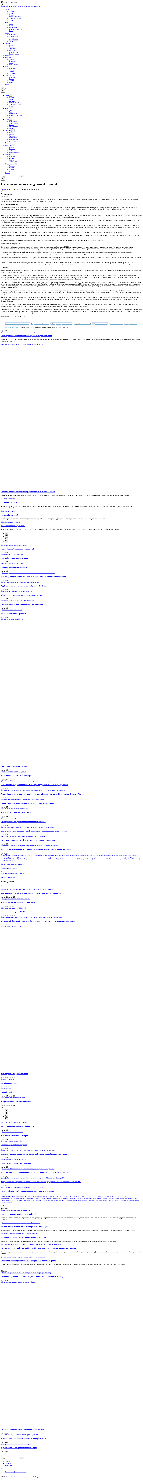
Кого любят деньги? (9, 515)
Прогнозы (12, 61)
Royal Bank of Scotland (102, 858)
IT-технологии (9, 75)
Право (11, 45)
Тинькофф (92, 858)
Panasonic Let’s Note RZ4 (7, 860)
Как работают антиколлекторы (14, 558)
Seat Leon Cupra (95, 855)
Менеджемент (13, 40)
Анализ (11, 59)
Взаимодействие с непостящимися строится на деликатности (26, 336)
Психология (13, 50)
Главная (7, 1461)
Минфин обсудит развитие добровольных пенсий (21, 595)
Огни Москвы (7, 855)
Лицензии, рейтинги (15, 18)
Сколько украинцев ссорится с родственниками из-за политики (28, 492)
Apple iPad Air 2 (55, 858)
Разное (11, 41)
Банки (7, 10)
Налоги (11, 25)
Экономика (8, 57)
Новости (7, 84)
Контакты (8, 1463)
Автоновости (13, 73)
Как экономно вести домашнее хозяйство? (18, 1214)
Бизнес (7, 33)
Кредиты (11, 15)
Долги (11, 13)
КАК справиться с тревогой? (13, 526)
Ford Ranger (66, 857)
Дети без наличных (9, 502)
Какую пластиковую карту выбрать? (16, 1101)
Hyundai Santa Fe (57, 857)
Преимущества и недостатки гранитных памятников (23, 822)
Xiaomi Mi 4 (24, 858)
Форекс (11, 38)
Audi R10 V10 (14, 857)
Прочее (11, 31)
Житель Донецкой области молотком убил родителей (23, 1438)
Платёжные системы (15, 29)
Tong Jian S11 (81, 857)
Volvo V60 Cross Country (59, 855)
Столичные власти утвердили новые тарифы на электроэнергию (28, 1261)
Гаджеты (11, 80)
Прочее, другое (14, 54)
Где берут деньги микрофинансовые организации (22, 604)
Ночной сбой (6, 1092)
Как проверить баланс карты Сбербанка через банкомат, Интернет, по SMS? (33, 893)
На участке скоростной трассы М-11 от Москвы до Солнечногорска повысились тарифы (38, 1248)
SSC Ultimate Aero (114, 855)
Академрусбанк (83, 858)
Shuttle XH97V (5, 858)
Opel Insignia (124, 855)
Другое (11, 20)
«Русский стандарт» (114, 858)
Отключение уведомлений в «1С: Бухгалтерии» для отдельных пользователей (34, 831)
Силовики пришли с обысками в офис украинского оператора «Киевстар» (32, 1276)
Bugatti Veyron (104, 855)
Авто (6, 66)
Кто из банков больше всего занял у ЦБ (18, 549)
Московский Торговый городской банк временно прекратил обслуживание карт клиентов (39, 921)
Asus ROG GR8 (15, 858)
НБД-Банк (112, 857)
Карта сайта (9, 1465)
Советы (11, 72)
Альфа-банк (48, 855)
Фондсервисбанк (31, 857)
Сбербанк (40, 855)
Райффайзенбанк (20, 855)
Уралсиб (131, 858)
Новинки (12, 68)
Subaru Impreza (5, 857)
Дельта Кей (124, 858)
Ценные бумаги (14, 64)
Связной (87, 855)
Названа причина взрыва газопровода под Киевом (22, 1429)
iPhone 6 (129, 857)
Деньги (7, 22)
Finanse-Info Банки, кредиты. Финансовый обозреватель (24, 1477)
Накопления (13, 27)
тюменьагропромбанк (72, 858)
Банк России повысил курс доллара (16, 775)
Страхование (13, 48)
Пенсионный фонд (15, 17)
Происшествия (13, 52)
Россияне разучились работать (14, 614)
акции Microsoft (47, 857)
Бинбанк (137, 858)
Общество (8, 43)
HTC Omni (135, 857)
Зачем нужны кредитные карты (14, 1074)
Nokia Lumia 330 (121, 857)
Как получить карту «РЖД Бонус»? (16, 912)
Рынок (11, 63)
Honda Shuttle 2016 (71, 855)
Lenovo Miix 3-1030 (91, 857)
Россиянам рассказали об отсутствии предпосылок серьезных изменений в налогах (36, 849)
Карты (11, 24)
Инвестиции (13, 34)
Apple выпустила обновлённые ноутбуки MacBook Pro (24, 586)
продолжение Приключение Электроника (39, 858)
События (11, 47)
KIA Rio (39, 857)
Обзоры (11, 70)
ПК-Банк (63, 858)
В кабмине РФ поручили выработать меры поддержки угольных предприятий (34, 785)
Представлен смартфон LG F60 (14, 766)
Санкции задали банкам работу (14, 567)
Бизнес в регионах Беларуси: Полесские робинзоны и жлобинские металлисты (34, 577)
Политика (8, 55)
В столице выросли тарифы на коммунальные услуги (23, 1237)
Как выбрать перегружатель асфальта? (17, 812)
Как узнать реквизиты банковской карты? (19, 903)
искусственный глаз (133, 855)
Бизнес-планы (13, 36)
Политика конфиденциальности (15, 1472)
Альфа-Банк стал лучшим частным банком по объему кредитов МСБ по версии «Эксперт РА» (41, 794)
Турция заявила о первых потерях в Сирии (19, 1448)
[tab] (6, 533)
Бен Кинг (73, 857)
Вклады (11, 11)
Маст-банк (22, 857)
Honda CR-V (31, 855)
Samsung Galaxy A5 (102, 857)
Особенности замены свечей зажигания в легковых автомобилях (28, 840)
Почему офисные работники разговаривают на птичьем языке (27, 803)
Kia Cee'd (81, 855)
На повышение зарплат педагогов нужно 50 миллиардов (25, 1227)
